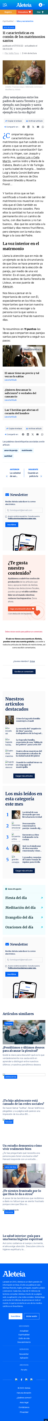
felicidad (8, 1023)
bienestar (9, 1212)
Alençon (8, 286)
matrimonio (27, 450)
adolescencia (10, 1077)
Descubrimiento (24, 1342)
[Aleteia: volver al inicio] (24, 5)
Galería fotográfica (31, 349)
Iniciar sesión (31, 1316)
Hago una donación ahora (20, 609)
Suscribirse (15, 1316)
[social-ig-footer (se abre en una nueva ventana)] (31, 1379)
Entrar (32, 661)
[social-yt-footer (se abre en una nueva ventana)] (16, 1379)
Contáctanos (24, 1407)
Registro (8, 12)
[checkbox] (6, 516)
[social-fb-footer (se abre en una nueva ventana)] (21, 1379)
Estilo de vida (24, 1338)
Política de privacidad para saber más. (22, 518)
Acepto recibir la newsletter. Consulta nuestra (24, 517)
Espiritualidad (8, 21)
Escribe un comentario (24, 671)
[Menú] (8, 4)
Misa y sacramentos (25, 21)
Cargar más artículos (24, 776)
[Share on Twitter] (33, 127)
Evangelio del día (19, 917)
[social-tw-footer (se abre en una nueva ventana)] (26, 1379)
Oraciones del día (19, 927)
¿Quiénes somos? (24, 1397)
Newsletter (24, 1354)
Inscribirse (11, 524)
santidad (8, 456)
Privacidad (24, 1412)
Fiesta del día (16, 898)
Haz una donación (24, 1393)
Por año (24, 1370)
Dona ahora (23, 12)
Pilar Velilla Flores (12, 53)
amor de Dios (10, 1167)
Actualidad (24, 1331)
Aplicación (24, 1358)
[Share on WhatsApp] (43, 127)
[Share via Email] (38, 127)
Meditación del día (20, 908)
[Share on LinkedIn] (28, 127)
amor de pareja (10, 450)
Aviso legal (24, 1402)
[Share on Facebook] (24, 127)
